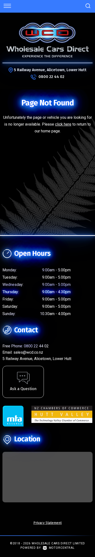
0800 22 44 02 (51, 76)
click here (63, 124)
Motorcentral (62, 547)
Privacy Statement (47, 523)
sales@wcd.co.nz (28, 352)
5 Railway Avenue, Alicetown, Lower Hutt (50, 70)
